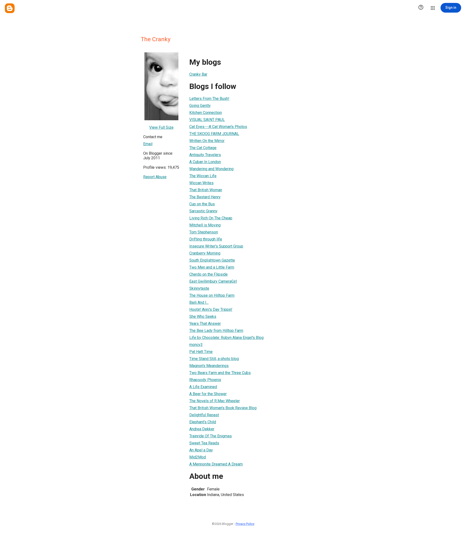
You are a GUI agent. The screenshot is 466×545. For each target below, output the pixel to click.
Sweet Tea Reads (204, 443)
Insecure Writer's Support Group (216, 246)
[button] (421, 8)
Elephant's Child (202, 422)
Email (147, 144)
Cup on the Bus (202, 204)
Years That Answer (205, 323)
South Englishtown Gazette (212, 260)
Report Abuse (154, 177)
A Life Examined (203, 387)
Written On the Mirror (207, 140)
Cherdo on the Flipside (208, 274)
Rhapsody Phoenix (205, 379)
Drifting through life (205, 239)
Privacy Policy (245, 524)
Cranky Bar (198, 74)
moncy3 (196, 344)
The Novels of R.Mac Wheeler (214, 401)
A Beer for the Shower (208, 394)
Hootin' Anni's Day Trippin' (210, 309)
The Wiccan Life (202, 176)
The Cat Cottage (202, 147)
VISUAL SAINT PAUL (207, 119)
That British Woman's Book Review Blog (223, 408)
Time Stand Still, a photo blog (214, 358)
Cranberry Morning (204, 253)
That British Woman (205, 190)
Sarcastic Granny (203, 211)
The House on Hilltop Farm (211, 295)
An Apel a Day (201, 450)
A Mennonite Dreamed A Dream (216, 464)
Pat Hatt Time (201, 351)
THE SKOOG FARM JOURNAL (214, 133)
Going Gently (200, 105)
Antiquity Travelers (205, 154)
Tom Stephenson (203, 232)
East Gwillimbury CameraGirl (213, 281)
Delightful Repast (204, 415)
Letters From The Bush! (209, 98)
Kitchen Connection (205, 112)
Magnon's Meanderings (209, 365)
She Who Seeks (202, 316)
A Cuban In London (205, 162)
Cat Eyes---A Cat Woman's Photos (218, 126)
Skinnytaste (199, 288)
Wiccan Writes (201, 183)
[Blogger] (10, 8)
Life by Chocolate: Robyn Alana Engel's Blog (226, 337)
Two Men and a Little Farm (211, 267)
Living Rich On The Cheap (210, 218)
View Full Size (161, 127)
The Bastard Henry (205, 197)
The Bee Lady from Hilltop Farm (216, 330)
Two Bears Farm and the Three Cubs (220, 372)
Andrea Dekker (201, 429)
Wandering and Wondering (211, 169)
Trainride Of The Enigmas (210, 436)
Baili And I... (198, 302)
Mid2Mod (197, 457)
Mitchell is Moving (205, 225)
